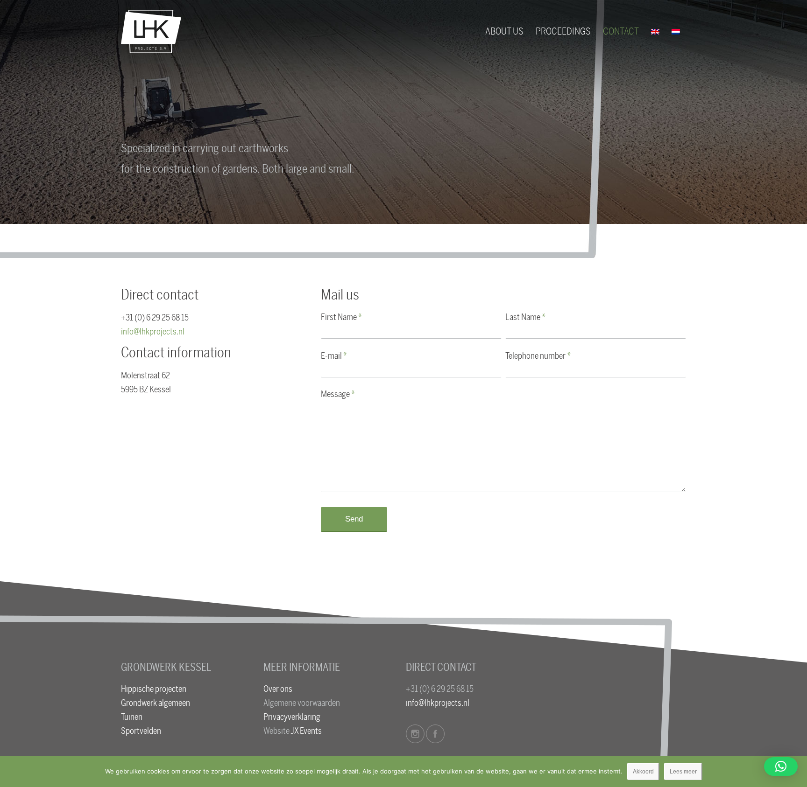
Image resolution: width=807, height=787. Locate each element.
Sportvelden (141, 731)
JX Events (306, 731)
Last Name (525, 317)
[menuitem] (504, 31)
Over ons (277, 689)
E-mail (334, 356)
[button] (781, 766)
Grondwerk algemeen (155, 703)
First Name (341, 317)
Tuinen (131, 717)
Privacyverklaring (291, 717)
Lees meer (683, 771)
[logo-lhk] (151, 31)
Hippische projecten (153, 689)
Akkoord (643, 771)
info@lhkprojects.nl (152, 331)
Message (338, 394)
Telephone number (538, 356)
